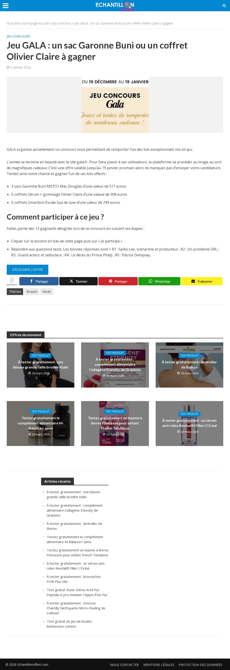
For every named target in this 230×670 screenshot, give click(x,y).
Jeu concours (61, 23)
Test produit (40, 355)
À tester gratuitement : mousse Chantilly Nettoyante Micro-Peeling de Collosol (76, 608)
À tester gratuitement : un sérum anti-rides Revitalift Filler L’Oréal (189, 423)
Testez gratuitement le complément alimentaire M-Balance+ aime (41, 423)
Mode (46, 291)
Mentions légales (158, 665)
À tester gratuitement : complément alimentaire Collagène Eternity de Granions (115, 364)
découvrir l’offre (27, 269)
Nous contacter (124, 665)
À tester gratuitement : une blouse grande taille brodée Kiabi (40, 364)
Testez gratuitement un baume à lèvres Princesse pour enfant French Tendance (115, 423)
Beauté (32, 291)
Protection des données (200, 665)
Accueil (44, 23)
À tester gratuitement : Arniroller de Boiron (189, 364)
